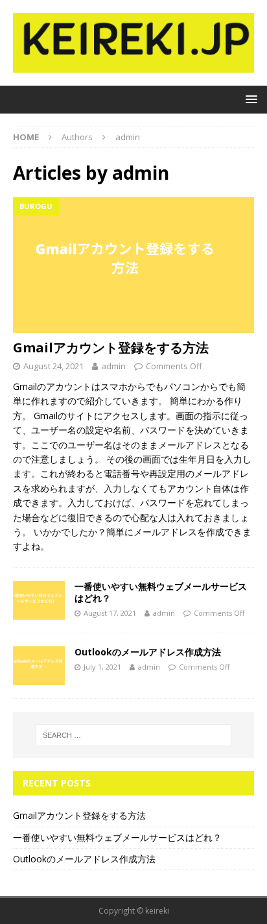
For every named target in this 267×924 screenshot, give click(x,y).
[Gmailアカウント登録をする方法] (133, 265)
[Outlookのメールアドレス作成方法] (39, 665)
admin (113, 366)
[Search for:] (133, 735)
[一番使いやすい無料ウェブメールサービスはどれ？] (39, 600)
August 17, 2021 (110, 613)
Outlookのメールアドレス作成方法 (148, 652)
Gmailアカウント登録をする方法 (111, 347)
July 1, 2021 (102, 667)
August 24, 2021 (53, 366)
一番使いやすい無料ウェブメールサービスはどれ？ (161, 592)
